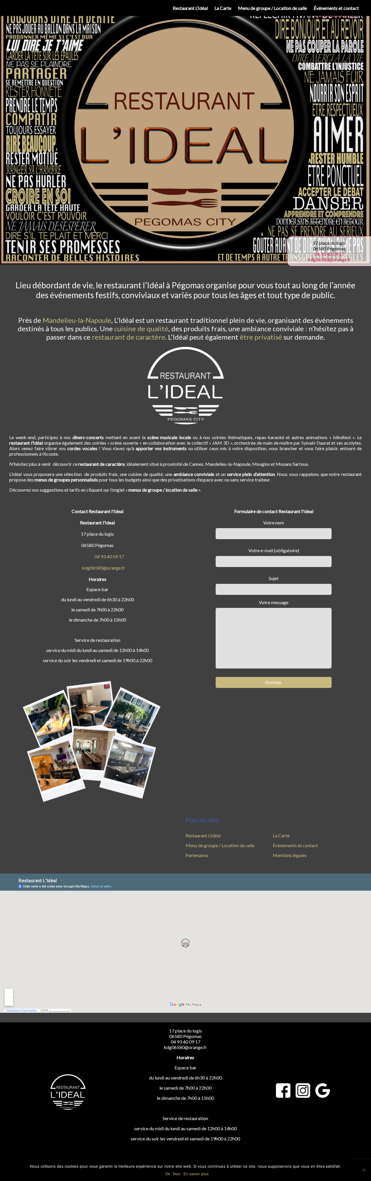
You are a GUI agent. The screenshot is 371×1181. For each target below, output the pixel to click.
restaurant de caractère (128, 337)
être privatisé (261, 337)
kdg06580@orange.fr (329, 259)
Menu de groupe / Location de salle (272, 8)
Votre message (273, 602)
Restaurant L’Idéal (190, 8)
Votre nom (273, 522)
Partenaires (197, 855)
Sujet (274, 578)
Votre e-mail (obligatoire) (273, 550)
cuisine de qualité (141, 328)
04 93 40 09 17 (329, 254)
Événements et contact (336, 8)
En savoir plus (196, 1173)
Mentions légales (290, 855)
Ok (167, 1173)
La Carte (222, 8)
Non (177, 1173)
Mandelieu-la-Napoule (77, 320)
